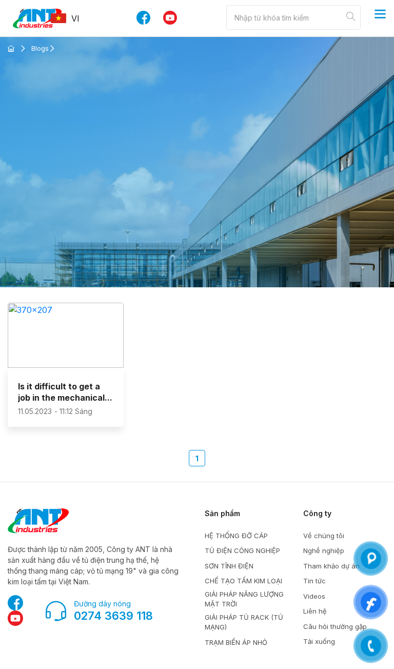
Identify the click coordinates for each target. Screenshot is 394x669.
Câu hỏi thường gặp (335, 626)
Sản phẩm (222, 513)
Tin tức (314, 581)
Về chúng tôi (323, 536)
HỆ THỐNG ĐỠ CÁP (236, 536)
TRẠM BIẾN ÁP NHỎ (236, 642)
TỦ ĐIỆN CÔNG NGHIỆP (242, 550)
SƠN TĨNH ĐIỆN (229, 566)
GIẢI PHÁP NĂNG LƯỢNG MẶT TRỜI (244, 599)
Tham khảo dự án (331, 566)
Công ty (317, 513)
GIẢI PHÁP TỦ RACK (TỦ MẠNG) (244, 622)
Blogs (40, 48)
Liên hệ (315, 611)
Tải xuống (319, 641)
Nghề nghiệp (323, 550)
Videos (314, 596)
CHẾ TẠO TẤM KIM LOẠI (243, 581)
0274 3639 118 (113, 615)
